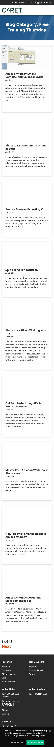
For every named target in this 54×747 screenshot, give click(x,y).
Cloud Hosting (8, 674)
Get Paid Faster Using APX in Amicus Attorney (23, 404)
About (5, 709)
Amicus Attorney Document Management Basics (23, 599)
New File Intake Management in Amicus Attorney (25, 535)
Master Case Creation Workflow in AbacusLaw (26, 471)
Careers (5, 713)
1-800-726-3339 (12, 693)
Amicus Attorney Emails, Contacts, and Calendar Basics (24, 75)
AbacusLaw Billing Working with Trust (25, 331)
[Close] (50, 731)
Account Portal (36, 670)
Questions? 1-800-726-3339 (20, 2)
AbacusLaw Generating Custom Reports (25, 147)
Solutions (6, 670)
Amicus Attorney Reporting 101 (24, 209)
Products (6, 666)
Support (38, 2)
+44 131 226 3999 (39, 693)
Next (6, 646)
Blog (4, 677)
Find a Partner (8, 681)
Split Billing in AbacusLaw (21, 270)
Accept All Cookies (35, 742)
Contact (47, 2)
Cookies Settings (16, 742)
